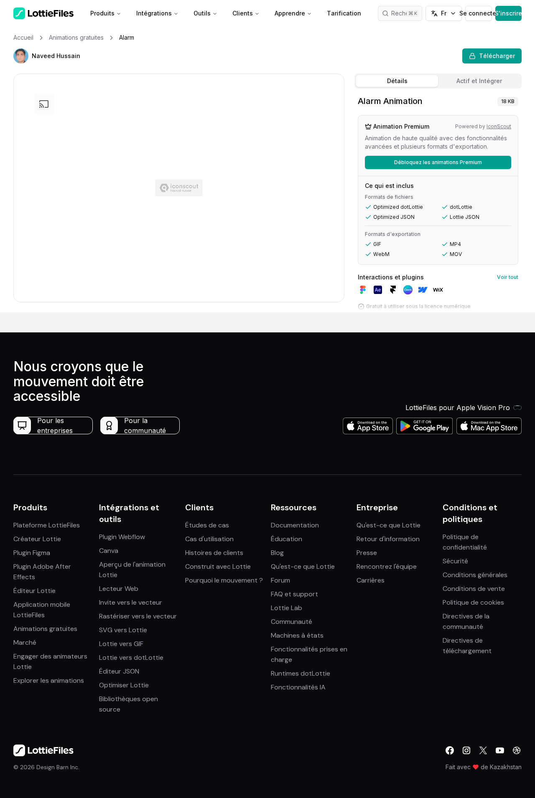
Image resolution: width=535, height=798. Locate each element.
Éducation (286, 539)
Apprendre (290, 13)
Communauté (291, 621)
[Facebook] (450, 750)
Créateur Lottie (37, 539)
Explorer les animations (48, 680)
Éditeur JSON (119, 671)
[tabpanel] (438, 202)
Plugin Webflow (122, 536)
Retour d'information (388, 539)
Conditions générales (475, 574)
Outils (202, 13)
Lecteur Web (118, 588)
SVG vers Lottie (123, 630)
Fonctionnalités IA (298, 687)
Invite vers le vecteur (130, 602)
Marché (24, 642)
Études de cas (207, 525)
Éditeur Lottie (34, 590)
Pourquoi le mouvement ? (224, 580)
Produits (102, 13)
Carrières (371, 580)
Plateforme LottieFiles (46, 525)
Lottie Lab (286, 607)
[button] (20, 55)
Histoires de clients (214, 552)
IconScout (499, 126)
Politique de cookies (473, 602)
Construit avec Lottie (218, 566)
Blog (277, 552)
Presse (367, 552)
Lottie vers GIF (121, 643)
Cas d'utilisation (209, 539)
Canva (108, 550)
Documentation (295, 525)
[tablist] (438, 81)
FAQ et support (294, 594)
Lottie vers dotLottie (131, 657)
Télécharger (497, 55)
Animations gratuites (45, 628)
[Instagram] (466, 750)
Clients (242, 13)
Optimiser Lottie (124, 685)
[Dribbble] (517, 750)
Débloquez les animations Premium (438, 162)
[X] (483, 750)
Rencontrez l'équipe (387, 566)
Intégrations (154, 13)
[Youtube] (500, 750)
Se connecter (478, 13)
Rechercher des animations (407, 13)
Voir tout (507, 277)
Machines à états (297, 635)
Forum (280, 580)
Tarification (344, 13)
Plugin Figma (31, 552)
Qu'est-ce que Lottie (303, 566)
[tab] (397, 81)
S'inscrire (508, 13)
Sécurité (455, 561)
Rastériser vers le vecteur (138, 616)
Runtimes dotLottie (300, 673)
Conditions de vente (474, 588)
